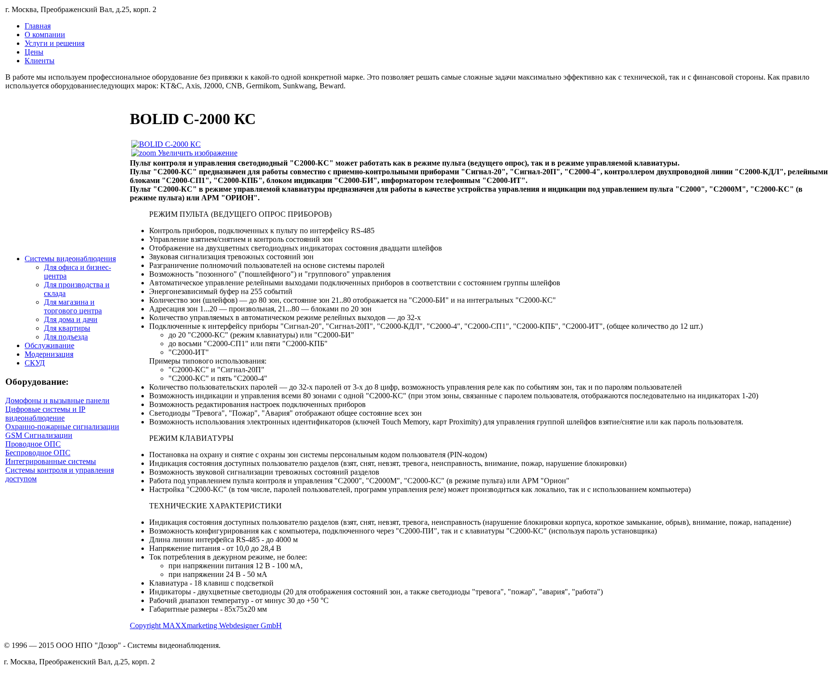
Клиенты (40, 60)
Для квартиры (67, 328)
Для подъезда (66, 337)
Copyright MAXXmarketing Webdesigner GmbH (206, 625)
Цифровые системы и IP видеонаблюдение (45, 413)
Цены (34, 52)
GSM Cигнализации (38, 435)
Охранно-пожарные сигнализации (62, 426)
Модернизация (49, 354)
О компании (45, 34)
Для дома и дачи (70, 319)
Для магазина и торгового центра (73, 306)
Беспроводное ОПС (37, 453)
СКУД (35, 363)
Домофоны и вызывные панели (57, 400)
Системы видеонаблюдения (70, 258)
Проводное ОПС (33, 444)
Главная (38, 26)
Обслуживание (49, 345)
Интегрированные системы (50, 461)
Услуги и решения (54, 43)
